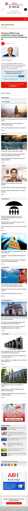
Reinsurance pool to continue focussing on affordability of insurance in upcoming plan (12, 218)
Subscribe (9, 13)
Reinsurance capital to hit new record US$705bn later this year (12, 222)
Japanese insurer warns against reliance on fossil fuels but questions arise (13, 352)
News (3, 25)
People (4, 166)
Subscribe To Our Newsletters (14, 503)
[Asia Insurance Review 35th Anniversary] (14, 3)
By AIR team (7, 43)
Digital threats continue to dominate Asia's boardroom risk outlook (12, 389)
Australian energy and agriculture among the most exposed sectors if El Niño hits (13, 323)
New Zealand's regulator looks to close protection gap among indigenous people (12, 285)
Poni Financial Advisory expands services (11, 293)
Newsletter (14, 13)
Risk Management (7, 300)
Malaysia (3, 60)
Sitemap (19, 13)
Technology (5, 334)
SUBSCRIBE (12, 86)
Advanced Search (14, 11)
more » (3, 130)
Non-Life (4, 133)
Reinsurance (10, 25)
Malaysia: (5, 33)
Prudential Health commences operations (13, 127)
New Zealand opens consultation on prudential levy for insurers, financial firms (13, 260)
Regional (4, 234)
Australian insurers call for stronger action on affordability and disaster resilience (13, 327)
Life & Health (5, 101)
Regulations (5, 267)
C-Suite (4, 367)
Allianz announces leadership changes (13, 187)
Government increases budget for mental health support (12, 124)
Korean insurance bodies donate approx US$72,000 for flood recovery (13, 154)
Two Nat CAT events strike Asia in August (12, 151)
